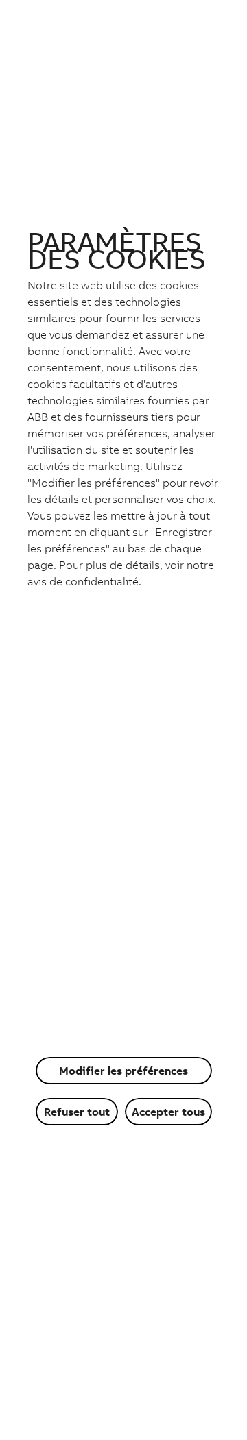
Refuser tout (77, 1112)
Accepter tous (168, 1112)
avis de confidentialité (83, 581)
